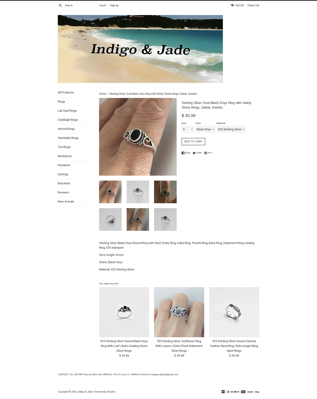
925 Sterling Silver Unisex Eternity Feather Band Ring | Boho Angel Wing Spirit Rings (234, 345)
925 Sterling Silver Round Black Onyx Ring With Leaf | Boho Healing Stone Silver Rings (124, 345)
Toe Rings (64, 147)
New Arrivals (66, 201)
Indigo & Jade (85, 391)
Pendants (64, 165)
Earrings (63, 174)
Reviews (63, 192)
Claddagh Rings (68, 119)
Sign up (114, 5)
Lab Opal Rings (67, 110)
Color (198, 123)
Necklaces (65, 156)
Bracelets (64, 183)
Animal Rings (66, 129)
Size (184, 123)
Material (221, 123)
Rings (61, 101)
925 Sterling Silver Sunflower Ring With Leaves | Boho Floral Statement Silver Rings (179, 345)
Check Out (253, 5)
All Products (66, 92)
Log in (102, 5)
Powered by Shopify (104, 391)
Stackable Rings (68, 138)
